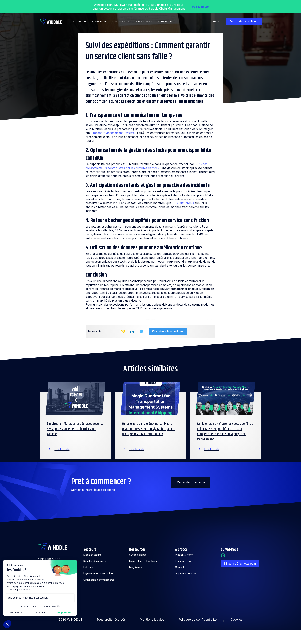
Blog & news (136, 567)
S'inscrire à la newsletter (167, 331)
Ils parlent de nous (185, 573)
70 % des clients (183, 203)
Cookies (236, 619)
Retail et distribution (94, 560)
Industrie (88, 567)
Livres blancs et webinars (143, 560)
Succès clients (143, 21)
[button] (79, 21)
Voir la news (200, 6)
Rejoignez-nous (184, 560)
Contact (179, 567)
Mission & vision (184, 554)
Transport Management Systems (113, 133)
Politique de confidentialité (197, 619)
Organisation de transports (98, 579)
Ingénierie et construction (98, 573)
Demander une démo (244, 21)
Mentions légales (152, 619)
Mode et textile (92, 554)
